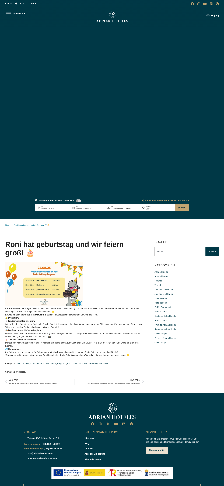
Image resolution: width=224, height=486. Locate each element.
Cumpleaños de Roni (40, 363)
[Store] (28, 4)
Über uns (89, 438)
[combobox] (179, 251)
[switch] (78, 200)
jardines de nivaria (164, 289)
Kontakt (9, 3)
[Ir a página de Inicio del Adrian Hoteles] (112, 411)
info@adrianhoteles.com (39, 453)
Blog (87, 443)
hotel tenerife (161, 298)
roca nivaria (72, 363)
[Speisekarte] (8, 14)
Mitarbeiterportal (93, 459)
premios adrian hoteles (165, 325)
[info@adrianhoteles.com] (24, 453)
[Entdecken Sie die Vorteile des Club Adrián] (143, 200)
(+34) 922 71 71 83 (53, 449)
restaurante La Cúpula (165, 316)
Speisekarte (19, 13)
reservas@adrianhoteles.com (42, 458)
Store (34, 3)
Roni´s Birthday (91, 363)
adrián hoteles (22, 363)
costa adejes (161, 334)
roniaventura (104, 363)
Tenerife (158, 281)
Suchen (182, 207)
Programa (61, 363)
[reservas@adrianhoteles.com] (24, 458)
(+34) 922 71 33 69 (51, 444)
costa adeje (160, 342)
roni (81, 363)
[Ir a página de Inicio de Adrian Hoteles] (112, 17)
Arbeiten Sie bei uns (95, 454)
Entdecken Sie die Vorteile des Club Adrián (167, 200)
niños (53, 363)
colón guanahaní (163, 307)
